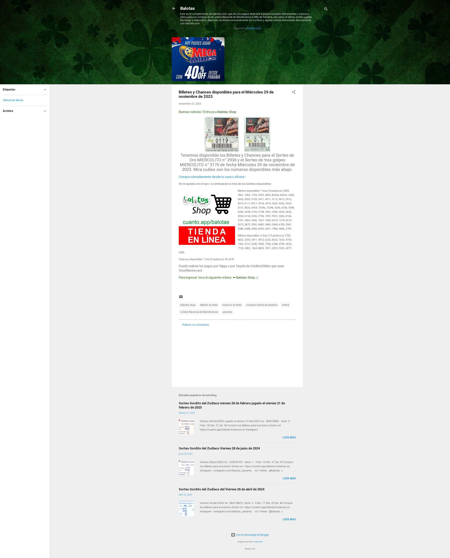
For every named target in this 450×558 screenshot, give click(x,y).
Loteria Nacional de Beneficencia (199, 312)
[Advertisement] (317, 90)
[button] (294, 92)
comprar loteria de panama (261, 304)
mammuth (258, 542)
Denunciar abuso (13, 100)
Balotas (187, 8)
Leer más (289, 437)
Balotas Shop (226, 112)
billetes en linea (209, 304)
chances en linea (232, 304)
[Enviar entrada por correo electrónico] (181, 297)
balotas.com (254, 28)
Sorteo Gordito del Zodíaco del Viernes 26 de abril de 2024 (221, 489)
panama (227, 312)
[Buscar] (326, 9)
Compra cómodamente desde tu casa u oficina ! (212, 177)
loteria (285, 304)
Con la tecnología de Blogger (252, 534)
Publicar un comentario (195, 324)
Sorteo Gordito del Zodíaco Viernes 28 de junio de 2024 (219, 448)
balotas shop (187, 304)
